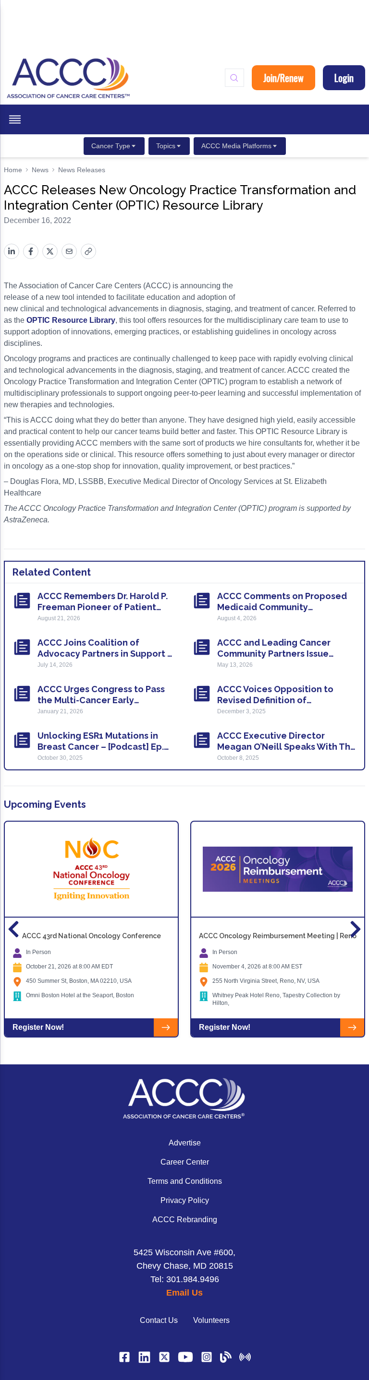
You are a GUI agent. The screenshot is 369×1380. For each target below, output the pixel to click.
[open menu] (15, 119)
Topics (165, 146)
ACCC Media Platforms (236, 146)
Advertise (185, 1143)
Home (13, 170)
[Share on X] (50, 251)
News (40, 170)
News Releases (81, 170)
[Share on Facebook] (30, 251)
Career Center (184, 1162)
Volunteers (211, 1320)
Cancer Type (110, 146)
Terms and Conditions (185, 1181)
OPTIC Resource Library (70, 320)
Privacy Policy (184, 1200)
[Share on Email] (69, 251)
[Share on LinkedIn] (11, 251)
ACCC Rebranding (184, 1219)
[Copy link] (88, 251)
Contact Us (159, 1320)
